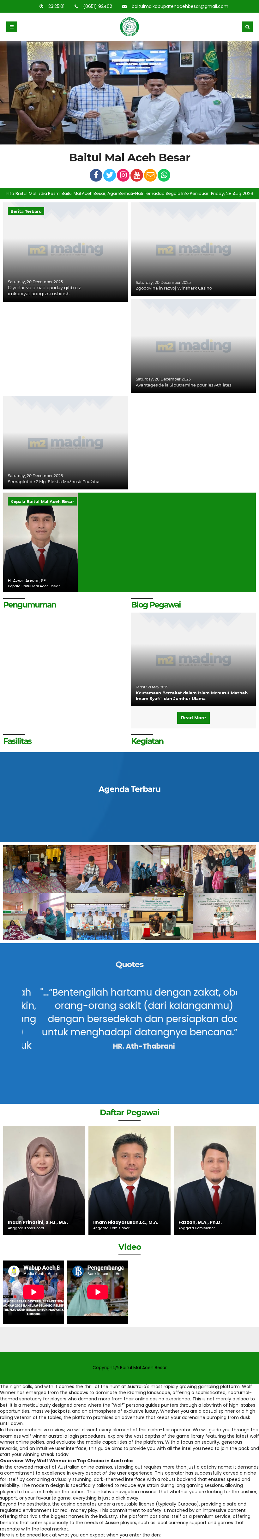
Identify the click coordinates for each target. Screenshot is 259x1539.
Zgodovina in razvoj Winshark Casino (174, 287)
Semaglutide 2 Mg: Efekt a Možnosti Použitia (53, 481)
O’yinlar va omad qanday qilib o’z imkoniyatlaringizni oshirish (44, 291)
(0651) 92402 (98, 6)
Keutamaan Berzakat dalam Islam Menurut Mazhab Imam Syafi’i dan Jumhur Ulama (192, 695)
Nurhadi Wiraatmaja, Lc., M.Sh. (208, 1219)
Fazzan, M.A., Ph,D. (114, 1222)
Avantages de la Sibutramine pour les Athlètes (183, 384)
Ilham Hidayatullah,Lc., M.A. (40, 1222)
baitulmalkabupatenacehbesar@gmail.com (180, 6)
